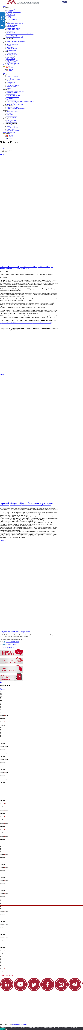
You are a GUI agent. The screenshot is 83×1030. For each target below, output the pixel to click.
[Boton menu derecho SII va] (12, 680)
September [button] (2, 689)
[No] (6, 1029)
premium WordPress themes (19, 1024)
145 (3, 647)
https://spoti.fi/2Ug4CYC (12, 642)
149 (11, 647)
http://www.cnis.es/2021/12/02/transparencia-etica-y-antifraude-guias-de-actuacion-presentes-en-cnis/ (25, 323)
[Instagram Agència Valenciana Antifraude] (61, 991)
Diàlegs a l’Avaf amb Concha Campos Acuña (15, 632)
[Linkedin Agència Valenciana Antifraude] (7, 991)
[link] (38, 2)
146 (5, 647)
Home (4, 148)
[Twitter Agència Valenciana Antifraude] (34, 991)
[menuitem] (43, 6)
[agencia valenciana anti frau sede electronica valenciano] (12, 672)
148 (9, 647)
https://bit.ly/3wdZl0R (10, 644)
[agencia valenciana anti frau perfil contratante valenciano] (12, 664)
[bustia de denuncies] (12, 655)
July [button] (1, 682)
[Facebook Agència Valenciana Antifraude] (47, 991)
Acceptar (3, 1029)
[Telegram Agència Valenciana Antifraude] (75, 991)
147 (7, 647)
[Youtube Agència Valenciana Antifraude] (20, 991)
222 (14, 647)
